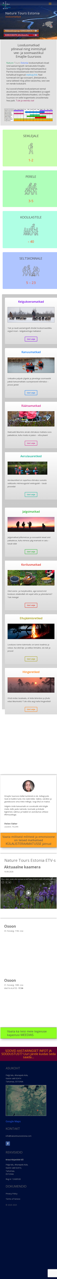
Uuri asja (31, 339)
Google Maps (13, 1121)
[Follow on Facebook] (8, 1143)
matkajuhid (31, 74)
